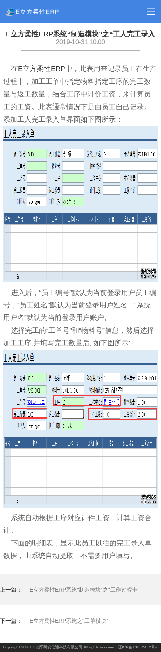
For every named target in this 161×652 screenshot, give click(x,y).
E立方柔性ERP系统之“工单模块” (69, 621)
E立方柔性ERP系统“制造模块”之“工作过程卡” (85, 589)
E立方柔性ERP (41, 69)
